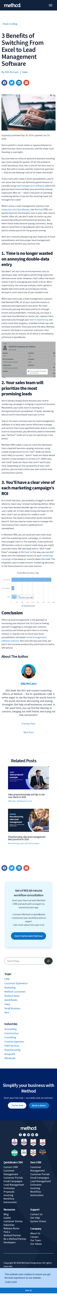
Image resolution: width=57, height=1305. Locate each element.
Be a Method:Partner (15, 1238)
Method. (25, 552)
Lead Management (14, 1184)
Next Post (29, 732)
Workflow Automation (10, 1200)
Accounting (10, 1029)
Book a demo (39, 1105)
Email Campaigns (13, 1181)
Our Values (36, 1243)
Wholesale (9, 1058)
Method (38, 209)
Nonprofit (9, 1054)
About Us (35, 1233)
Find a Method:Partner (12, 1233)
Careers (34, 1236)
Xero (6, 1012)
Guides (7, 1217)
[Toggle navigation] (50, 5)
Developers (10, 1242)
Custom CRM (11, 1167)
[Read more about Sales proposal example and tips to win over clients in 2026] (28, 777)
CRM (9, 801)
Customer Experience (15, 983)
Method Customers (15, 991)
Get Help (35, 1217)
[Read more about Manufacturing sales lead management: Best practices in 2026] (28, 820)
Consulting (10, 1037)
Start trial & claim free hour (28, 935)
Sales (25, 72)
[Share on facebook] (4, 83)
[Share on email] (26, 83)
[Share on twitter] (12, 83)
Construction (11, 1033)
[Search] (48, 961)
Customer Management (11, 1172)
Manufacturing (13, 843)
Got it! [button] (28, 1290)
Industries (9, 1225)
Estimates (9, 1188)
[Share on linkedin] (19, 83)
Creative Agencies (14, 1041)
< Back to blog (9, 23)
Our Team (35, 1240)
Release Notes (11, 1228)
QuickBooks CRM (13, 1162)
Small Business (12, 1008)
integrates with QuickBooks (15, 209)
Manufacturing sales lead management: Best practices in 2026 (27, 838)
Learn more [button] (11, 1282)
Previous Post (29, 723)
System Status (38, 1221)
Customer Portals (13, 1177)
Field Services (11, 1045)
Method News (12, 995)
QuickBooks (11, 1000)
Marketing (10, 987)
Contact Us (36, 1214)
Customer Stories (13, 1221)
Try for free (17, 1105)
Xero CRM (35, 1162)
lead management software (30, 185)
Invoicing (8, 1195)
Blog (6, 1214)
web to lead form (38, 319)
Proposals (9, 1191)
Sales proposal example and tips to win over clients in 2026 (26, 796)
